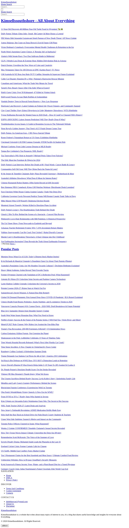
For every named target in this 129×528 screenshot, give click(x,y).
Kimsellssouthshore (9, 2)
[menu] (2, 9)
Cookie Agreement (13, 491)
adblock (5, 526)
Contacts (9, 493)
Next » (12, 244)
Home (3, 4)
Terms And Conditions (15, 488)
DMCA (9, 478)
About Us (10, 504)
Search (9, 4)
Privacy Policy (12, 480)
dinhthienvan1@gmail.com (17, 502)
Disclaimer (10, 506)
